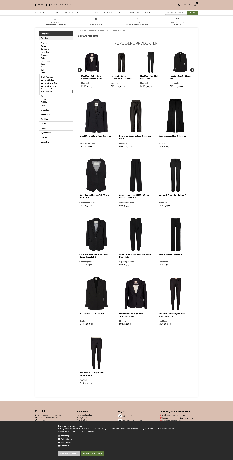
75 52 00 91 (43, 420)
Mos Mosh (163, 202)
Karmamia (123, 143)
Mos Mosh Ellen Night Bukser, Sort (149, 77)
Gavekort (108, 13)
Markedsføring (66, 439)
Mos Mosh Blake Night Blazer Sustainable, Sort (91, 77)
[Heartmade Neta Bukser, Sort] (175, 234)
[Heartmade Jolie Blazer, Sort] (180, 62)
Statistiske (64, 446)
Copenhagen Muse (86, 202)
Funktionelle (65, 442)
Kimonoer (44, 55)
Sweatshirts (45, 96)
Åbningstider (82, 418)
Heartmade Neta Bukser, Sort (171, 254)
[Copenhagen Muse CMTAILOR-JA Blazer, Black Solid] (96, 234)
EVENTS (146, 13)
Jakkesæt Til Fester (49, 86)
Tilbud (97, 13)
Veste (43, 105)
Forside (83, 31)
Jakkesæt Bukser (48, 80)
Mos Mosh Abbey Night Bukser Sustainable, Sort (172, 315)
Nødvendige (65, 436)
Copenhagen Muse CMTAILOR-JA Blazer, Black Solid (93, 255)
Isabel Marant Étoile (87, 143)
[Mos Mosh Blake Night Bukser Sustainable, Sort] (96, 353)
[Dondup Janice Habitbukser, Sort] (175, 116)
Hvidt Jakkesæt (47, 77)
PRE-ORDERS (82, 420)
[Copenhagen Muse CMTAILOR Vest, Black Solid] (96, 175)
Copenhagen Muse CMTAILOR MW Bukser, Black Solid (134, 196)
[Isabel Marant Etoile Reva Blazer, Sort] (96, 116)
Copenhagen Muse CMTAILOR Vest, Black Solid (94, 196)
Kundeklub (133, 13)
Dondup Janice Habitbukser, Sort (173, 136)
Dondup (162, 143)
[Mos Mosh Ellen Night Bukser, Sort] (150, 62)
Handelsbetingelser (84, 415)
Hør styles (45, 52)
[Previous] (80, 70)
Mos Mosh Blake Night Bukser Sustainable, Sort (92, 374)
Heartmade (163, 262)
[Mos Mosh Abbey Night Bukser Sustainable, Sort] (175, 293)
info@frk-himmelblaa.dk (48, 418)
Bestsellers (83, 13)
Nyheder (68, 13)
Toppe (43, 99)
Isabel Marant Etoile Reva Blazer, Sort (95, 136)
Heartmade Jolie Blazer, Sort (180, 77)
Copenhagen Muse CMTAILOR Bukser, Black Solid (135, 255)
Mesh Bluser (45, 61)
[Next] (192, 70)
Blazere (44, 43)
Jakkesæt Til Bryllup (49, 83)
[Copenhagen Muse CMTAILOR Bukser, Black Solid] (136, 234)
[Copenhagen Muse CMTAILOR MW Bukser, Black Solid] (136, 175)
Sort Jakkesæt (47, 92)
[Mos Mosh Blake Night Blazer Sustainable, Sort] (91, 62)
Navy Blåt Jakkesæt (49, 89)
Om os (121, 13)
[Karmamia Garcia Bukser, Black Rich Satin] (121, 62)
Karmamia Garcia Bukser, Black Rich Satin (121, 77)
